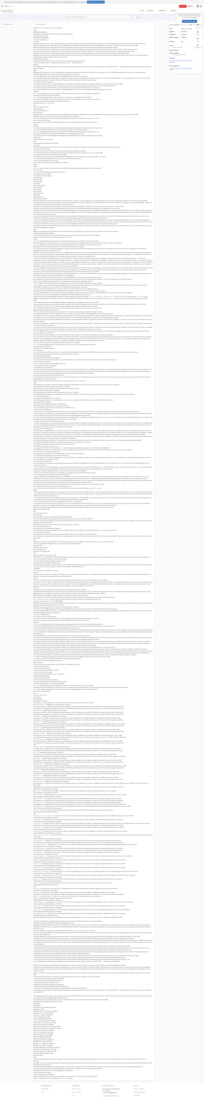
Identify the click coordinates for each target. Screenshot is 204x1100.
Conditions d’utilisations (139, 1092)
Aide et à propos (76, 1089)
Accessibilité (136, 1095)
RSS (42, 1092)
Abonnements (45, 1089)
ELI (73, 1095)
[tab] (198, 26)
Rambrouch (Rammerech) (179, 54)
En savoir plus (82, 2)
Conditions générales (138, 1089)
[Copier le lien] (177, 58)
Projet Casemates (76, 1092)
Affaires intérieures (177, 47)
